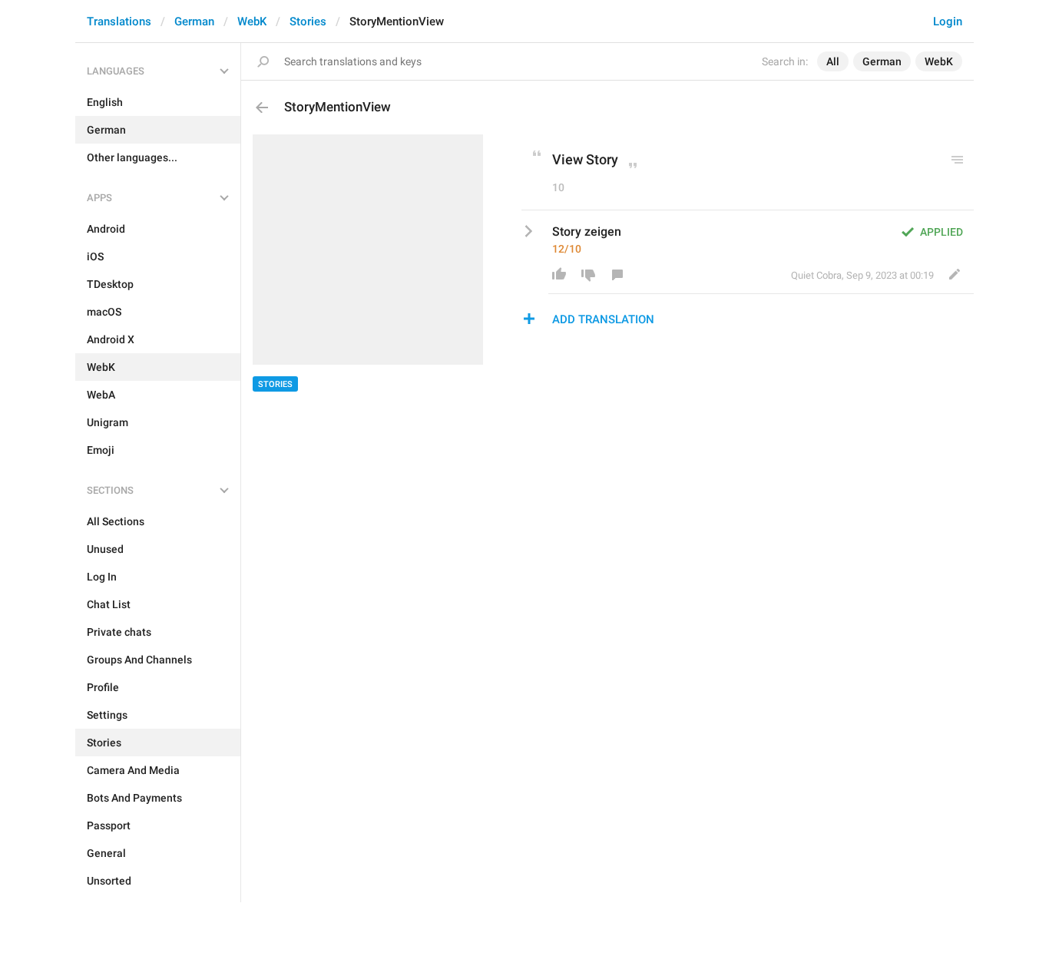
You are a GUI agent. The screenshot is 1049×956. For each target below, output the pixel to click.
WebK (251, 21)
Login (947, 21)
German (194, 21)
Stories (308, 21)
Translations (119, 21)
